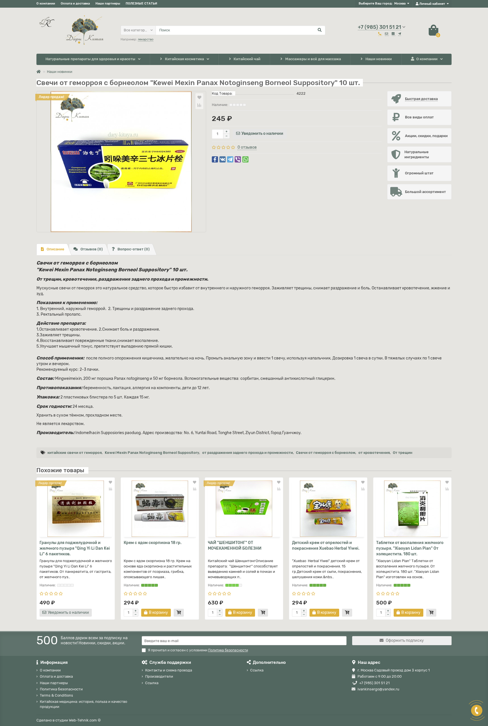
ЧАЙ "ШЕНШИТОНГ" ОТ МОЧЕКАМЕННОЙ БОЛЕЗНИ (235, 545)
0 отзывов (247, 147)
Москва (400, 3)
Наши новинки (378, 59)
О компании (45, 3)
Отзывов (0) (91, 249)
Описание (55, 249)
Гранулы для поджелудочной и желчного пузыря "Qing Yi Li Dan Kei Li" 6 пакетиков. (75, 548)
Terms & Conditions (56, 695)
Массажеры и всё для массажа (313, 59)
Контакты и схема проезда (168, 670)
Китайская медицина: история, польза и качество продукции (83, 703)
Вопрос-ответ (133, 249)
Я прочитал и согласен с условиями (198, 650)
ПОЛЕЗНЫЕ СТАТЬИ (141, 3)
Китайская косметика (184, 59)
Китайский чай (247, 59)
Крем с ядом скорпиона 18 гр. (153, 542)
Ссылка (151, 683)
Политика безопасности (61, 689)
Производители (159, 676)
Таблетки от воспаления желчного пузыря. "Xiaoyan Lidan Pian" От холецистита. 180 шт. (409, 548)
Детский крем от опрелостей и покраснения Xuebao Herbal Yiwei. (326, 545)
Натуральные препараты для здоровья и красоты (90, 59)
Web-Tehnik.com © (85, 720)
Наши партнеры (107, 3)
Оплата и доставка (75, 3)
